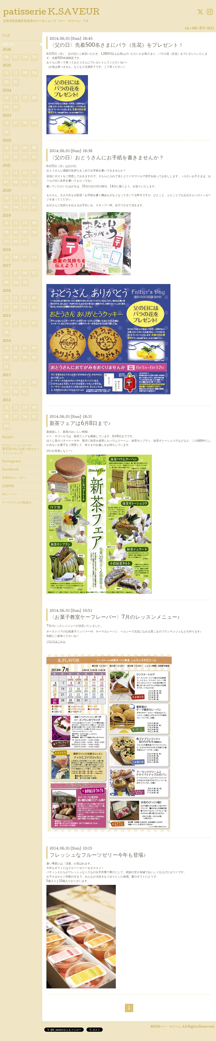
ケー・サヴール (170, 1026)
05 (25, 157)
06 (25, 123)
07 (15, 57)
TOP (6, 36)
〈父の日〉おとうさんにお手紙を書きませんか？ (107, 158)
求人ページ (9, 494)
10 (25, 98)
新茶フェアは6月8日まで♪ (80, 424)
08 (6, 57)
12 (6, 73)
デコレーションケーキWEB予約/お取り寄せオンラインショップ (20, 449)
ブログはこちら (56, 641)
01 (16, 82)
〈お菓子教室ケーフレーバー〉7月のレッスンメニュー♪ (115, 617)
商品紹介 (8, 437)
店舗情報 (8, 486)
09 (25, 148)
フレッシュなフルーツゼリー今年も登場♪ (98, 855)
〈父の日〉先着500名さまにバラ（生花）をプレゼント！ (117, 45)
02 (34, 57)
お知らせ (8, 44)
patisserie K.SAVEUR (51, 13)
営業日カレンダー (14, 478)
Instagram (11, 461)
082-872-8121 (203, 28)
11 (16, 73)
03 (25, 207)
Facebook (10, 469)
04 (25, 57)
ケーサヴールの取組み (17, 503)
